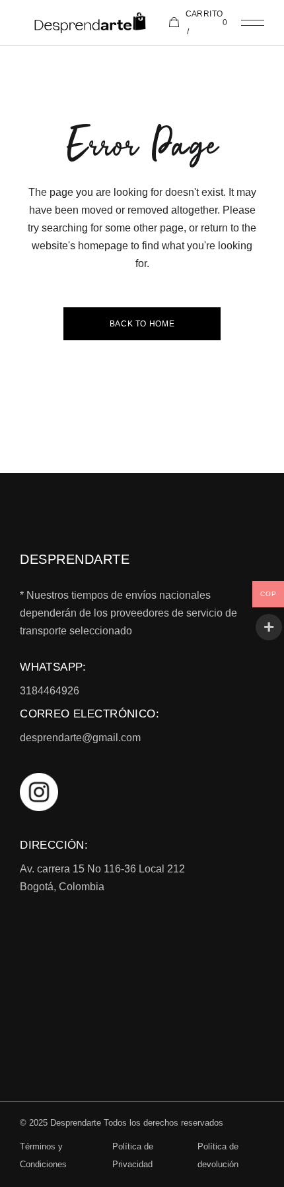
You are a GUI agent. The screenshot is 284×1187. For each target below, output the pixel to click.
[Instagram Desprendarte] (142, 792)
